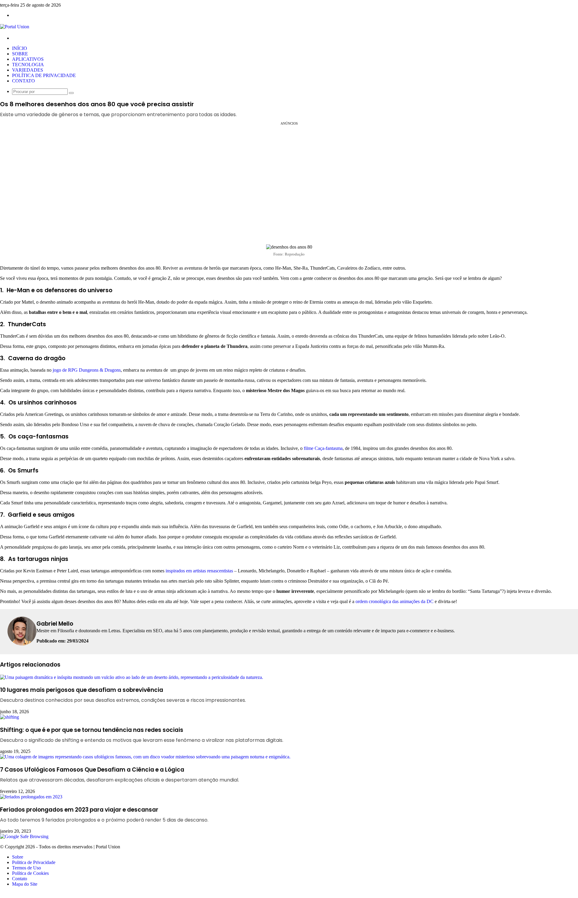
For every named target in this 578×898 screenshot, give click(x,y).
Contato (19, 878)
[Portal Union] (14, 26)
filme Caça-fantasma (323, 448)
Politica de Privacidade (33, 862)
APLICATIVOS (28, 59)
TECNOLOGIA (28, 64)
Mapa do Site (24, 884)
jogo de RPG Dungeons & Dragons (87, 370)
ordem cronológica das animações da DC (395, 601)
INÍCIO (19, 48)
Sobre (17, 856)
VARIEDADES (27, 70)
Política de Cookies (30, 873)
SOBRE (20, 53)
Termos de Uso (26, 867)
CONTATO (23, 80)
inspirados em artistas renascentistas (199, 570)
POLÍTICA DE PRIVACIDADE (44, 75)
